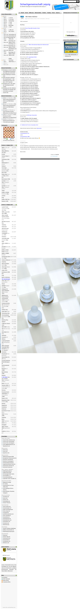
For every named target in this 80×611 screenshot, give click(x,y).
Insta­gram (5, 492)
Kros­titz (3, 154)
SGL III (5, 20)
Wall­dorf (3, 321)
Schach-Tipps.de (6, 536)
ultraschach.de (6, 524)
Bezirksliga (11, 25)
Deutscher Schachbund (8, 459)
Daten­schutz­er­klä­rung (43, 166)
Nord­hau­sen (4, 272)
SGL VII (5, 26)
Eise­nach (4, 368)
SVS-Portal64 (6, 475)
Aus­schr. (8, 221)
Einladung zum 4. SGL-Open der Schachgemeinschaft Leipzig (9, 85)
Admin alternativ (6, 579)
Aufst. (13, 474)
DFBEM (7, 253)
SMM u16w (11, 38)
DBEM (3, 253)
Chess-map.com (6, 511)
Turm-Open (4, 167)
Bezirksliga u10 (12, 52)
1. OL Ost (11, 17)
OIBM (3, 421)
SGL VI (5, 25)
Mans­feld (4, 221)
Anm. (3, 280)
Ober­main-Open (5, 228)
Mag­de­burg (4, 405)
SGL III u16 (6, 37)
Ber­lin (3, 383)
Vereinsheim (53, 165)
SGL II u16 (6, 36)
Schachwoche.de (6, 538)
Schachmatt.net (6, 539)
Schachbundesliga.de (7, 477)
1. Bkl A (10, 26)
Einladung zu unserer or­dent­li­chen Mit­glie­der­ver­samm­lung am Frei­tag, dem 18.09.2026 (9, 71)
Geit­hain (3, 309)
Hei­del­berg (4, 407)
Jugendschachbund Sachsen (9, 464)
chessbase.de (6, 496)
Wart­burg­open (5, 162)
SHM (3, 211)
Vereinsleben (42, 18)
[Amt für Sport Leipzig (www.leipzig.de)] (9, 551)
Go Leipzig (5, 483)
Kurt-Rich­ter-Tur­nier (6, 410)
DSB (8, 159)
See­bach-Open (5, 156)
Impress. (58, 12)
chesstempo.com (6, 541)
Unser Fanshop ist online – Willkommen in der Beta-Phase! (9, 116)
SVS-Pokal (11, 60)
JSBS (5, 213)
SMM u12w (11, 50)
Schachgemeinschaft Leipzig (35, 4)
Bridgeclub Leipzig (7, 482)
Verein (26, 12)
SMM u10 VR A (12, 53)
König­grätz (4, 424)
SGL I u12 (6, 47)
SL (15, 478)
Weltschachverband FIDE (8, 456)
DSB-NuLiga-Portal (7, 472)
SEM (3, 426)
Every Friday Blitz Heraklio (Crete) (32, 28)
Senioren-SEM (5, 385)
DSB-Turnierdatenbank (8, 509)
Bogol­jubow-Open (6, 400)
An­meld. (6, 378)
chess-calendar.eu (7, 515)
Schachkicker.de (6, 501)
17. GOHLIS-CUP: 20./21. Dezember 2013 (29, 125)
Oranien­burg (4, 313)
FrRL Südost (11, 31)
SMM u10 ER (11, 55)
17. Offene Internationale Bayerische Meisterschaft (37, 44)
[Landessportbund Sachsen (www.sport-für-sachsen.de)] (9, 562)
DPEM (3, 250)
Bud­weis (3, 201)
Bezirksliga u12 (12, 45)
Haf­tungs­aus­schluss (34, 166)
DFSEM (7, 192)
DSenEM (4, 246)
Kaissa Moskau (6, 491)
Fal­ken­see (4, 409)
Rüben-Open (4, 174)
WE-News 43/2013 (31, 16)
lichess (4, 489)
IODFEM (3, 285)
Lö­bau (3, 270)
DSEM (3, 192)
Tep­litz (3, 190)
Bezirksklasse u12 (12, 48)
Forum (53, 12)
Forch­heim (4, 352)
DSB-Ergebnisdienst (7, 471)
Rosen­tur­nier (4, 353)
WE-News (47, 18)
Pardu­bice (4, 236)
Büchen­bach (4, 179)
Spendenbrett (22, 166)
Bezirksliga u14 (12, 40)
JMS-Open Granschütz (32, 115)
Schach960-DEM (5, 238)
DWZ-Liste (31, 12)
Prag (3, 197)
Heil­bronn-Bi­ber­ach (6, 260)
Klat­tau (3, 199)
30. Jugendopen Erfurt (32, 57)
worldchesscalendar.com (8, 514)
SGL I (5, 17)
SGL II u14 (6, 45)
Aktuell (22, 12)
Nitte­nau (3, 339)
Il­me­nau (3, 403)
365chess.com (6, 542)
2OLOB (12, 478)
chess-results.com (7, 506)
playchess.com (6, 452)
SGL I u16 (6, 34)
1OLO (9, 478)
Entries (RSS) (6, 580)
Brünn (3, 419)
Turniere (44, 12)
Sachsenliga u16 (12, 34)
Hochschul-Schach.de (7, 467)
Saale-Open (4, 311)
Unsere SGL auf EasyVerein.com (9, 607)
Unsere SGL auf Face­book (8, 441)
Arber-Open (4, 266)
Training (49, 12)
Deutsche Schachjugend (8, 461)
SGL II (5, 19)
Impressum (28, 166)
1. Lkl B (10, 22)
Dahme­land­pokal (5, 365)
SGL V (5, 23)
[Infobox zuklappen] (16, 14)
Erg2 (5, 172)
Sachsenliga (11, 20)
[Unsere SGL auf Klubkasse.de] (71, 47)
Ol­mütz (3, 283)
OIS (2, 328)
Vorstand (42, 165)
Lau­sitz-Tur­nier (5, 207)
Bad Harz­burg (5, 372)
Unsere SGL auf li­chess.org (9, 440)
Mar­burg (3, 375)
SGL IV (5, 22)
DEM (3, 147)
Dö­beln (3, 398)
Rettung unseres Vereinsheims (70, 12)
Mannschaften (38, 12)
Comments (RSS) (6, 582)
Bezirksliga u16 (12, 37)
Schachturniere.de (7, 518)
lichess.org (5, 449)
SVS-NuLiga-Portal (7, 474)
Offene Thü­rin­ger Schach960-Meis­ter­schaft (5, 347)
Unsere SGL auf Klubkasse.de (70, 40)
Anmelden (5, 577)
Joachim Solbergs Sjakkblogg (9, 528)
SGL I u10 (6, 55)
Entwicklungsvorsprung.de (8, 531)
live (2, 177)
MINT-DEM (4, 326)
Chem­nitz (4, 337)
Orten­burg (4, 335)
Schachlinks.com (6, 521)
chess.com (5, 451)
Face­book (12, 491)
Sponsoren (39, 128)
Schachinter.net (6, 517)
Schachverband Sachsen (8, 462)
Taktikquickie (4, 125)
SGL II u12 (6, 50)
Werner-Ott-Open (5, 263)
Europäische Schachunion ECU (9, 458)
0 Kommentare (55, 156)
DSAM (3, 431)
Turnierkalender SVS (24, 133)
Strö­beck (4, 166)
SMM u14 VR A (12, 42)
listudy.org (5, 535)
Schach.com (5, 499)
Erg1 (3, 172)
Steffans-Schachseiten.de (8, 529)
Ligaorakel (5, 478)
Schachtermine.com (7, 520)
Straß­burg (4, 224)
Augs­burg (4, 261)
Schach (35, 18)
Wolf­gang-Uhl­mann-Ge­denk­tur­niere (5, 291)
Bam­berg (4, 319)
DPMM (10, 58)
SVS (7, 170)
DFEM (6, 243)
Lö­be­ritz (3, 195)
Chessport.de (6, 512)
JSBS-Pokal (11, 61)
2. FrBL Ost (11, 29)
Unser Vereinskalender (69, 59)
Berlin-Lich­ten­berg (6, 277)
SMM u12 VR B (12, 47)
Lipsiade (3, 180)
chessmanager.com (7, 508)
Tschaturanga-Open (6, 256)
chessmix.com (6, 523)
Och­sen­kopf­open (5, 315)
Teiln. (3, 380)
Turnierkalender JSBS (25, 136)
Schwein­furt (4, 159)
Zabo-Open (4, 332)
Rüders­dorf (4, 226)
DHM (3, 422)
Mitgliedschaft (47, 165)
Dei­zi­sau (4, 390)
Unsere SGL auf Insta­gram (8, 443)
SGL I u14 (6, 42)
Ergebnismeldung (30, 18)
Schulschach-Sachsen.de (8, 465)
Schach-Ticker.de (6, 502)
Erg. (5, 152)
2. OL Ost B (11, 19)
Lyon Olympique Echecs (8, 488)
